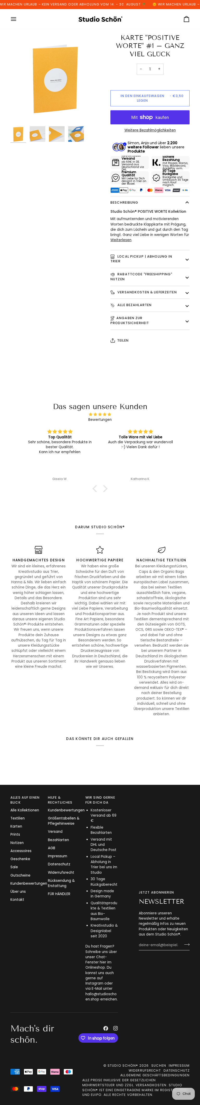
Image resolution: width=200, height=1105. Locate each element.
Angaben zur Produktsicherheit (129, 320)
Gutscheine (20, 875)
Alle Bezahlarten (134, 305)
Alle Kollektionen (24, 810)
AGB (51, 848)
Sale (14, 867)
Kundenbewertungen (28, 883)
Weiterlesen (121, 240)
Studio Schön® (123, 1065)
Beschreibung (124, 202)
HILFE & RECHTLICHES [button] (60, 800)
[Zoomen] (20, 113)
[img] (99, 414)
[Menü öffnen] (18, 19)
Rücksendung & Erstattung (61, 883)
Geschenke (20, 859)
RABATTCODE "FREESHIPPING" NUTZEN (141, 276)
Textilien (17, 818)
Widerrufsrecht (61, 872)
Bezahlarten (58, 839)
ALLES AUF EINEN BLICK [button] (25, 800)
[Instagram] (115, 1028)
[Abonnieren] (185, 944)
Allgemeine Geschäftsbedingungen (155, 1075)
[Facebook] (105, 1028)
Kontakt (17, 899)
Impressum (57, 856)
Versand (55, 831)
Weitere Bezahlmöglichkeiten (150, 130)
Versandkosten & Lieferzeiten (146, 292)
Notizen (17, 842)
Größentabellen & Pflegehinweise (63, 821)
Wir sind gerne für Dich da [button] (100, 800)
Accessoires (21, 850)
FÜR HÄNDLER (59, 893)
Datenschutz (59, 864)
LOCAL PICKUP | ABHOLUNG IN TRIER (141, 259)
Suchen (158, 1065)
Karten (16, 826)
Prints (15, 834)
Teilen (123, 340)
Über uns (18, 891)
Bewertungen (100, 419)
